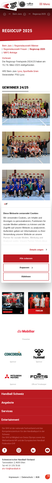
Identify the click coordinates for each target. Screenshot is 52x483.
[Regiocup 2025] (48, 14)
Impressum (14, 477)
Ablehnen (26, 276)
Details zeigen (36, 249)
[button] (44, 4)
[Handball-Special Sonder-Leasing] (13, 303)
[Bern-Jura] (24, 14)
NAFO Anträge (10, 52)
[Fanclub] (39, 303)
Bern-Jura (7, 45)
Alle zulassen (26, 258)
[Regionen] (4, 14)
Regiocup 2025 (37, 49)
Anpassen (24, 267)
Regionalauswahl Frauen (15, 49)
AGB (38, 477)
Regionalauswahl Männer (26, 45)
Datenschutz (27, 477)
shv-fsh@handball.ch (11, 469)
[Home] (9, 5)
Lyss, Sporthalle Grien (27, 71)
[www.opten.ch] (47, 478)
